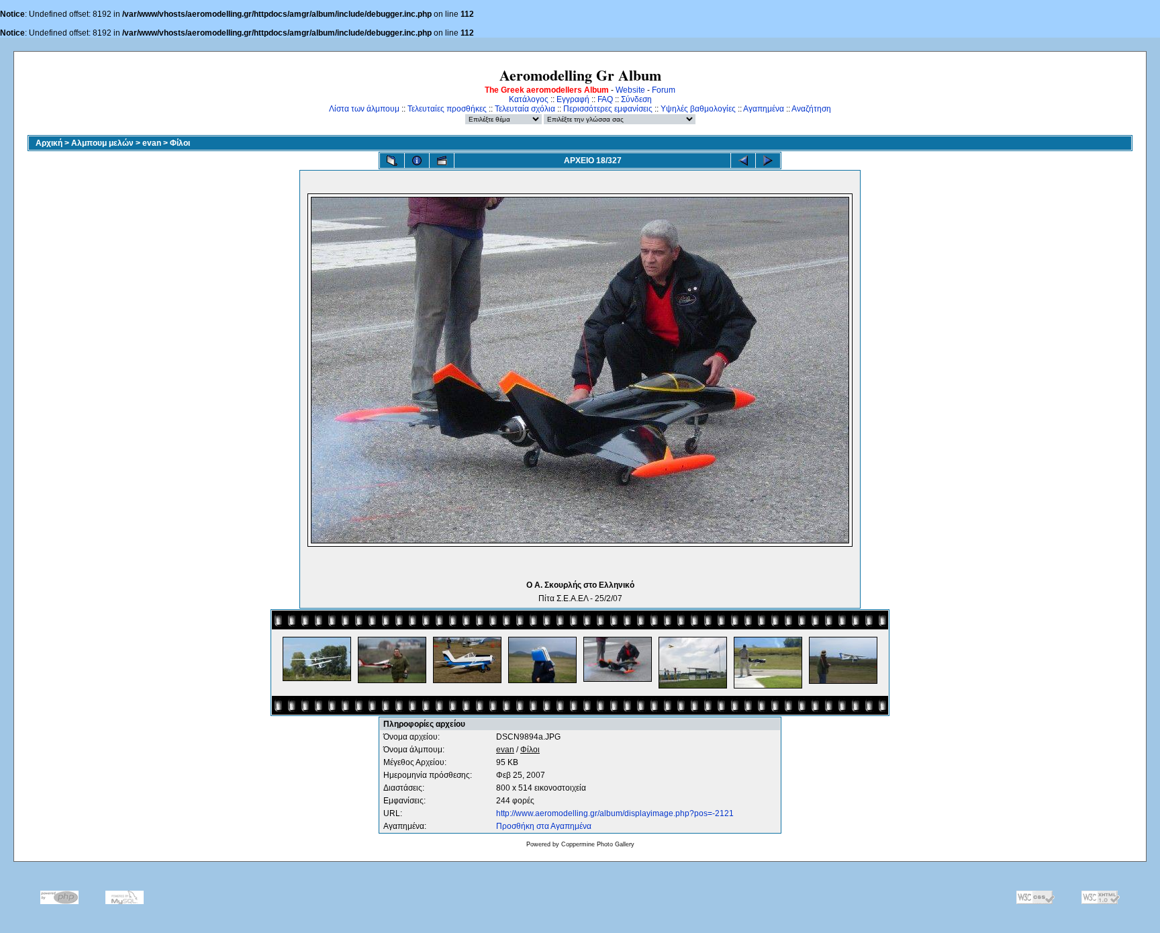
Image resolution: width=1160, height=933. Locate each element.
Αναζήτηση (811, 109)
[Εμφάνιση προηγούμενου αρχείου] (743, 160)
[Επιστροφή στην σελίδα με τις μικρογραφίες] (392, 160)
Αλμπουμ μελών (102, 143)
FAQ (605, 99)
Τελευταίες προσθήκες (447, 109)
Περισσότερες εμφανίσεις (607, 109)
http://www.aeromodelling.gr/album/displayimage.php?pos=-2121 (615, 813)
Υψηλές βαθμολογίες (698, 109)
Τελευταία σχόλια (525, 109)
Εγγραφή (573, 99)
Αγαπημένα (763, 109)
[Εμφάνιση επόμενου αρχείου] (768, 160)
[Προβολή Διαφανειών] (442, 160)
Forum (663, 90)
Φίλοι (180, 143)
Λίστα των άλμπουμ (364, 109)
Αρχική (49, 143)
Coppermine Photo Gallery (597, 844)
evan (151, 143)
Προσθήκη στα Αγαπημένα (543, 826)
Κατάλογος (528, 99)
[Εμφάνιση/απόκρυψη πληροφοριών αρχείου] (417, 160)
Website (630, 90)
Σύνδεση (636, 99)
